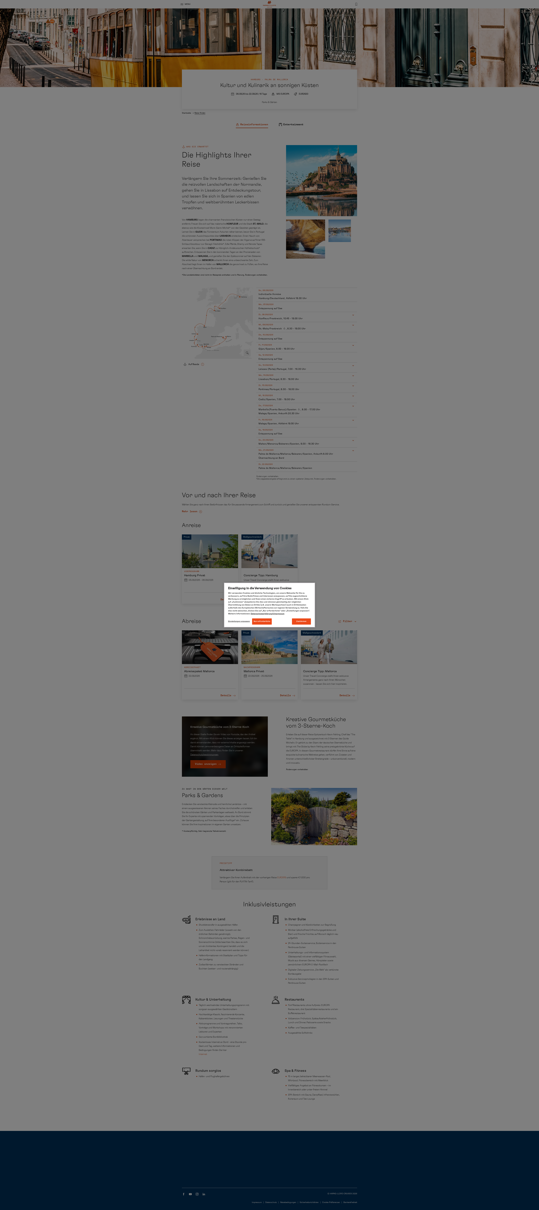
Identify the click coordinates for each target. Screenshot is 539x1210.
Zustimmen (301, 621)
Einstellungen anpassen (239, 621)
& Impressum (278, 614)
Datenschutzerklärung (261, 614)
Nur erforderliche (262, 621)
